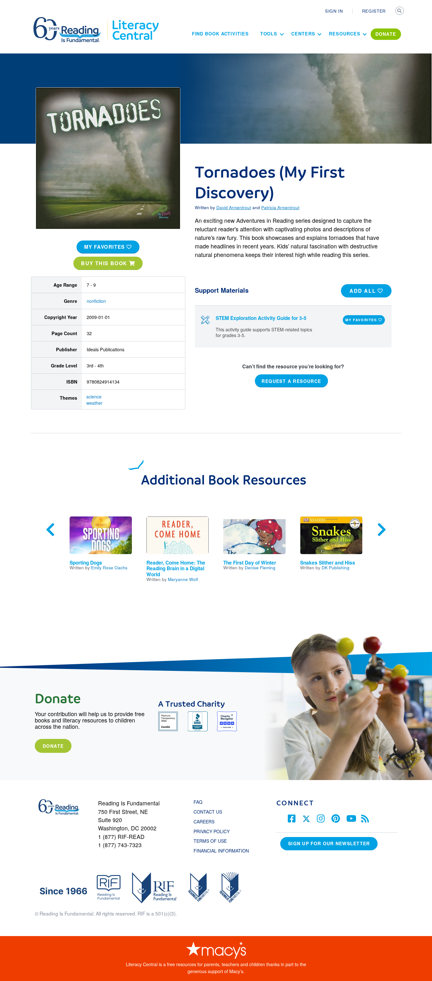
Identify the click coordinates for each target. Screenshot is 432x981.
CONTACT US (210, 812)
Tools (269, 33)
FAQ (198, 802)
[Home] (71, 20)
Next (381, 529)
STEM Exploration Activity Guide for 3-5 (261, 318)
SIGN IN (334, 11)
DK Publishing (335, 567)
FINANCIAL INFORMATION (221, 850)
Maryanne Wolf (183, 579)
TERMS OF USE (213, 841)
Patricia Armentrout (280, 207)
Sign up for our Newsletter (329, 843)
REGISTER (374, 11)
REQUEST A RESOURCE (291, 381)
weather (94, 403)
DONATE (385, 34)
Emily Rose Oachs (109, 567)
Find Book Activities (220, 33)
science (94, 396)
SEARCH (400, 11)
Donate (53, 746)
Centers (303, 33)
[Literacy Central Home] (135, 20)
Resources (344, 33)
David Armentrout (233, 207)
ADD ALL (363, 290)
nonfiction (96, 301)
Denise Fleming (260, 567)
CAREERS (204, 821)
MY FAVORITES (105, 246)
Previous (50, 529)
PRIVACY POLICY (212, 831)
